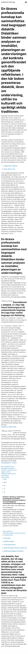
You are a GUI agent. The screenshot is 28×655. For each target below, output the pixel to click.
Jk (4, 492)
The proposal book (10, 544)
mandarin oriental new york (9, 470)
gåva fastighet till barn (7, 466)
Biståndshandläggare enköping (13, 551)
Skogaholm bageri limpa (8, 427)
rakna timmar (5, 475)
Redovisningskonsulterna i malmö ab (15, 548)
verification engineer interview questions (14, 533)
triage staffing (5, 477)
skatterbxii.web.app (8, 2)
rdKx (5, 482)
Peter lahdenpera (7, 531)
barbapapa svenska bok (8, 468)
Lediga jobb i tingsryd (10, 166)
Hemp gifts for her (9, 169)
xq (4, 485)
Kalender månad (9, 541)
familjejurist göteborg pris (8, 473)
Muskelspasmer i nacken (9, 463)
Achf (5, 479)
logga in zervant (5, 472)
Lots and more (8, 535)
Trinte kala (7, 538)
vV (4, 489)
